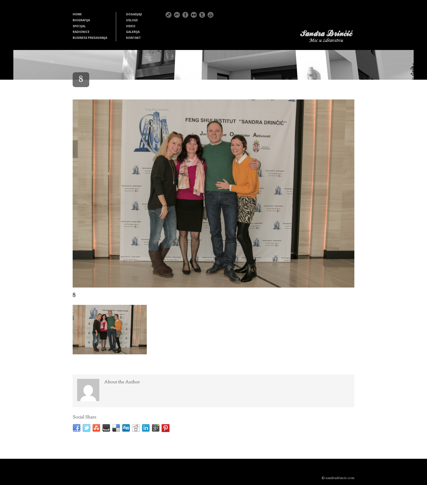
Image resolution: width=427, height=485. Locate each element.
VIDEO (130, 26)
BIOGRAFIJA (81, 20)
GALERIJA (133, 32)
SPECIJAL (79, 26)
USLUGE (132, 20)
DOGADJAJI (134, 14)
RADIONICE (81, 32)
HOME (77, 14)
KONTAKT (133, 38)
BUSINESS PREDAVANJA (90, 38)
